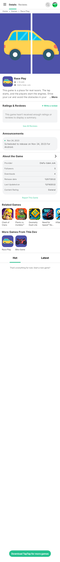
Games (14, 11)
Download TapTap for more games (30, 553)
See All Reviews (30, 126)
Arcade (21, 82)
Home (5, 11)
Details (12, 4)
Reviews (22, 4)
